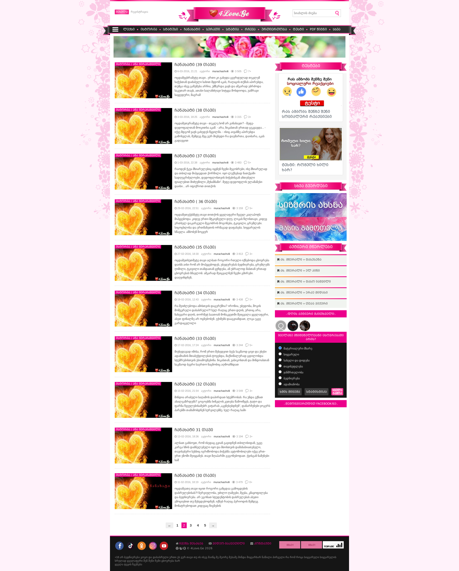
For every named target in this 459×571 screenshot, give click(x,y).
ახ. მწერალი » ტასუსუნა (300, 259)
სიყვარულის (328, 557)
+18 (117, 557)
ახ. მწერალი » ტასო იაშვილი (305, 281)
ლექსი (129, 29)
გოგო (144, 557)
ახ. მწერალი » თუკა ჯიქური (303, 303)
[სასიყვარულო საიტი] (229, 20)
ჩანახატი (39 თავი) (195, 64)
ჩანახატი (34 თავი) (195, 293)
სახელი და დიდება (296, 360)
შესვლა (122, 11)
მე (217, 557)
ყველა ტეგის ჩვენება (128, 564)
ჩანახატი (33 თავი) (195, 338)
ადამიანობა (291, 384)
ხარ (177, 560)
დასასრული (161, 557)
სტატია (232, 29)
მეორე (223, 557)
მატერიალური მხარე (297, 348)
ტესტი (298, 29)
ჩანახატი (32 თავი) (195, 384)
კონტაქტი (262, 543)
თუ (195, 557)
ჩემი (158, 560)
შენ (145, 560)
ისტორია (149, 29)
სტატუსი (170, 29)
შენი (151, 560)
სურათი (213, 29)
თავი (189, 557)
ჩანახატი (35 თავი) (195, 247)
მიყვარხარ (254, 557)
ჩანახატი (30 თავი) (195, 475)
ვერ (183, 557)
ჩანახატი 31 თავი (194, 430)
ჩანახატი (192, 29)
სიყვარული (291, 354)
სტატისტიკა (316, 391)
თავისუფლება (293, 366)
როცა (299, 557)
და (150, 557)
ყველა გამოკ (337, 392)
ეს (178, 557)
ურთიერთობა (274, 29)
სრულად (120, 560)
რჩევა (250, 29)
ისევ (204, 557)
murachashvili (220, 71)
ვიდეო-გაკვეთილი (229, 543)
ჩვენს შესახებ (191, 543)
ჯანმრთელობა (293, 372)
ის (199, 557)
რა (287, 557)
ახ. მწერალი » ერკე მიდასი (303, 292)
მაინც (211, 557)
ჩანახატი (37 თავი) (195, 156)
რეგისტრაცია (139, 11)
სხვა (336, 29)
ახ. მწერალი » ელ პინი (299, 270)
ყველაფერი (135, 560)
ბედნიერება (291, 378)
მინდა (242, 557)
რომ (292, 557)
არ (121, 557)
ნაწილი (267, 557)
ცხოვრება (167, 560)
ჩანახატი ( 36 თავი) (196, 201)
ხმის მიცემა (290, 391)
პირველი (279, 557)
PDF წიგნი (318, 29)
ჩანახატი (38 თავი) (195, 110)
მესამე (233, 557)
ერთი (172, 557)
